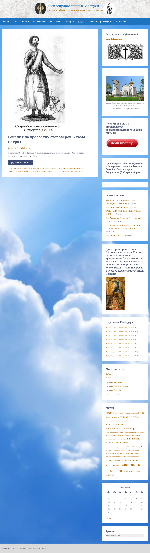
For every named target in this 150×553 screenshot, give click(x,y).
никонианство (120, 439)
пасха (131, 443)
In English (69, 22)
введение (116, 417)
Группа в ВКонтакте (114, 382)
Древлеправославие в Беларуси (73, 5)
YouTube (109, 378)
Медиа (58, 22)
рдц (140, 446)
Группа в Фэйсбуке (114, 390)
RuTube (109, 374)
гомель (130, 421)
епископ (142, 432)
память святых (122, 442)
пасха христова (138, 443)
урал (59, 171)
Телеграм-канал (113, 394)
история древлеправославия (127, 435)
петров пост (122, 447)
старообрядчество (117, 456)
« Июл (108, 518)
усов (124, 456)
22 (136, 505)
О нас (15, 22)
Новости (25, 22)
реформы (109, 450)
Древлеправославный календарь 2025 (122, 351)
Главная (5, 22)
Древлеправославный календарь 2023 (122, 343)
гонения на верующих (23, 171)
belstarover (26, 148)
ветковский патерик (111, 421)
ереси (114, 435)
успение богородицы (133, 456)
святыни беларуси (135, 453)
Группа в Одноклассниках (117, 386)
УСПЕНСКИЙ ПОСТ (114, 235)
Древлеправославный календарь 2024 (122, 347)
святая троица (124, 453)
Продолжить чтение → (20, 162)
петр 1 (55, 171)
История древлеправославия (55, 168)
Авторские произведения (100, 22)
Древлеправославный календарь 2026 (122, 355)
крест (139, 435)
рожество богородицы (133, 450)
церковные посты (130, 459)
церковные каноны (113, 460)
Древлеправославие (42, 22)
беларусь (110, 412)
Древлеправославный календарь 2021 (122, 335)
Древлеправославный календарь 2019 (122, 327)
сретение (108, 456)
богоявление (134, 413)
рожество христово (113, 453)
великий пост (128, 417)
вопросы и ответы (122, 421)
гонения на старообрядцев (42, 171)
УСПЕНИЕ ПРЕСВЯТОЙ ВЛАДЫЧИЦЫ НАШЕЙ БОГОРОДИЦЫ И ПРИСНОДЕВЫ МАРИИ (123, 210)
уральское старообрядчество (72, 171)
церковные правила (115, 465)
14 (131, 502)
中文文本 (81, 22)
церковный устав (127, 471)
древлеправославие (116, 424)
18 (114, 505)
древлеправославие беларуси (122, 428)
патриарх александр (112, 447)
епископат (109, 435)
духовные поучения (132, 432)
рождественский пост (120, 450)
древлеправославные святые (115, 432)
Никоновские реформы (75, 168)
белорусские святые (122, 413)
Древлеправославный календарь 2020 (122, 331)
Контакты (121, 22)
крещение (110, 439)
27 (125, 509)
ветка (139, 417)
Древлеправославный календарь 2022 (122, 339)
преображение (131, 447)
